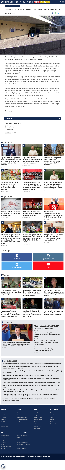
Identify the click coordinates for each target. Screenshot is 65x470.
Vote (8, 132)
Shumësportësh (38, 426)
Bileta (18, 437)
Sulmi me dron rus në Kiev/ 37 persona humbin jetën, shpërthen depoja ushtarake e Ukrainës (47, 335)
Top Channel (17, 259)
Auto (18, 421)
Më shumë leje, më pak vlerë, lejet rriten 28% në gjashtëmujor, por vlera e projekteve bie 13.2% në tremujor (53, 162)
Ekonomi (7, 6)
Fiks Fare (3, 442)
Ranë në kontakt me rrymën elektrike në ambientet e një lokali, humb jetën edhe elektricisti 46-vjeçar (31, 386)
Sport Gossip (37, 428)
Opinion (19, 412)
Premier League (38, 419)
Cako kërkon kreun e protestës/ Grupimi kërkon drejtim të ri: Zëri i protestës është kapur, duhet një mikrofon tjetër (32, 371)
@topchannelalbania (48, 259)
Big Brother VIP (5, 435)
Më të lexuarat (10, 361)
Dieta (51, 421)
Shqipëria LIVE (4, 440)
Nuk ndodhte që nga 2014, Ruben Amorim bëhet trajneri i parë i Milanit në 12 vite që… (27, 375)
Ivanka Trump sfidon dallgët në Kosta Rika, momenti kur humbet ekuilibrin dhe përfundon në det (31, 382)
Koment (19, 415)
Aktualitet (3, 417)
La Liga (35, 421)
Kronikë (3, 415)
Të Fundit (18, 6)
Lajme (7, 2)
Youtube (36, 2)
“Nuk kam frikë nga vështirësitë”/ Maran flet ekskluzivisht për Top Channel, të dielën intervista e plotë (54, 215)
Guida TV (3, 449)
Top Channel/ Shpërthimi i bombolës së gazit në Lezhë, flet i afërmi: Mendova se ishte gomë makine (32, 313)
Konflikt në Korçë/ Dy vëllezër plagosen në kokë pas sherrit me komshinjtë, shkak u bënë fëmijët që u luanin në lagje (46, 327)
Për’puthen (4, 437)
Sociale (3, 421)
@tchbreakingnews (17, 267)
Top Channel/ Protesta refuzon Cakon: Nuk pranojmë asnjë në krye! (11, 292)
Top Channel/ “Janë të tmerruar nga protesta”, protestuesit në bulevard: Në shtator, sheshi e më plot (10, 313)
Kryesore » (7, 196)
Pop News (23, 2)
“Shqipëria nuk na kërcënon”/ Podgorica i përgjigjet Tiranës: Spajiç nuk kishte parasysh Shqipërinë (53, 238)
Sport (16, 2)
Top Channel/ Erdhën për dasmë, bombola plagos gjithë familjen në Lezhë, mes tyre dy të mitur (54, 292)
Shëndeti (52, 419)
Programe (30, 2)
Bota (19, 409)
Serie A (35, 424)
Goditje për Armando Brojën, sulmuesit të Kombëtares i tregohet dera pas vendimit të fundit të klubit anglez (30, 379)
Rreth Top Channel (22, 435)
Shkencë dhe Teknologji (23, 419)
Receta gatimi (53, 424)
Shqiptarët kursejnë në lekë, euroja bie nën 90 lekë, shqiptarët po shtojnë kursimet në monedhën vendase (10, 187)
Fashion (52, 417)
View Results (13, 132)
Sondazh (8, 118)
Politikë (3, 412)
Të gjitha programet (6, 446)
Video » (5, 275)
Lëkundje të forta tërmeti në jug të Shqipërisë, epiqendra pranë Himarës (10, 214)
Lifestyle (52, 415)
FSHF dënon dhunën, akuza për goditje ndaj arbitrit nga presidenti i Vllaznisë (32, 214)
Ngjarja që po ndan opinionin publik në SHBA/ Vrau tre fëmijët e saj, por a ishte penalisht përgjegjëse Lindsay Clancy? (28, 399)
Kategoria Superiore (39, 415)
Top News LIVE (45, 2)
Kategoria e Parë (38, 417)
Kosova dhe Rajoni (22, 417)
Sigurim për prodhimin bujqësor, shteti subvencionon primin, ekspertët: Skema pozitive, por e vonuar (32, 161)
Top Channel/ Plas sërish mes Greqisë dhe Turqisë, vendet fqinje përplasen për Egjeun (53, 312)
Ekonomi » (7, 142)
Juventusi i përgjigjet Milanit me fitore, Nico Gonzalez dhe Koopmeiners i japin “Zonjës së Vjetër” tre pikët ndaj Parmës (32, 239)
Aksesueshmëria (21, 448)
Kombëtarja (37, 412)
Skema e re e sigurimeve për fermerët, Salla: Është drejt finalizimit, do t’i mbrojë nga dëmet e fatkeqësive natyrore (53, 186)
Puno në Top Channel (22, 442)
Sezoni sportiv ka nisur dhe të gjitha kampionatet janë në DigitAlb (44, 350)
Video (11, 2)
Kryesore (12, 6)
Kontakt (19, 440)
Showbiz (52, 412)
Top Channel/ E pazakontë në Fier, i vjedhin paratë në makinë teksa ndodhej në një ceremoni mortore (32, 292)
